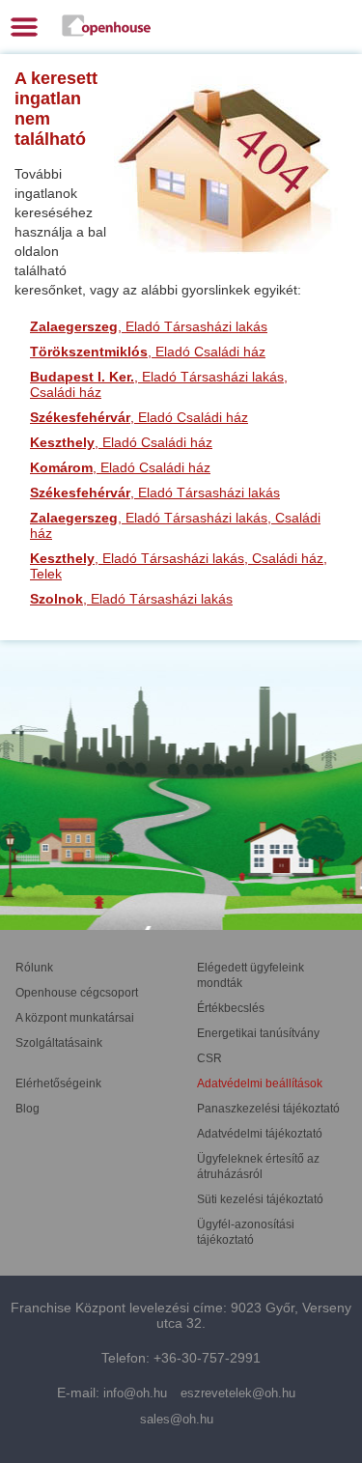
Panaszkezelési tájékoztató (268, 1108)
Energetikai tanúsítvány (258, 1033)
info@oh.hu (135, 1393)
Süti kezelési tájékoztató (260, 1199)
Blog (27, 1108)
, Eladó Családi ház (147, 351)
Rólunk (34, 967)
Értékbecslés (231, 1008)
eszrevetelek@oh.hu (238, 1393)
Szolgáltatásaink (58, 1043)
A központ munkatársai (74, 1018)
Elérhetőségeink (58, 1083)
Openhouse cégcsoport (76, 992)
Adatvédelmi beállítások (259, 1083)
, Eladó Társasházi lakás (148, 326)
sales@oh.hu (176, 1419)
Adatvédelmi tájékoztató (259, 1133)
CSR (209, 1058)
